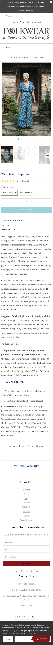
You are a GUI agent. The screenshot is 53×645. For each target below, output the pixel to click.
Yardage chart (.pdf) (10, 343)
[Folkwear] (26, 34)
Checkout (36, 22)
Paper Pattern (9, 193)
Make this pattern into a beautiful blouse (23, 401)
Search (26, 516)
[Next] (34, 139)
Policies (26, 511)
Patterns (26, 490)
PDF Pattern (26, 193)
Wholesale (26, 507)
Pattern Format (8, 187)
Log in (15, 22)
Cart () (25, 22)
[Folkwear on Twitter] (16, 571)
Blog (26, 498)
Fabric (26, 494)
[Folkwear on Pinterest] (31, 571)
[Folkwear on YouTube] (26, 571)
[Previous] (19, 139)
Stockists (26, 503)
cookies (11, 625)
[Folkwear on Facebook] (21, 571)
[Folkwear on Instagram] (36, 571)
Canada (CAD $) (25, 617)
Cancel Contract (26, 520)
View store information (12, 220)
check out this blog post (20, 395)
